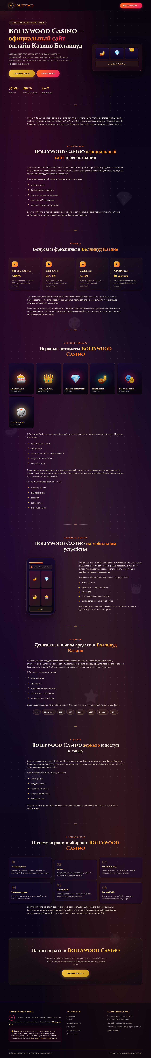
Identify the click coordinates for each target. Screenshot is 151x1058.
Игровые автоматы (74, 1023)
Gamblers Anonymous (48, 1038)
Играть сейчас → (131, 5)
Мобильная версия (74, 1030)
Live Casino (71, 1027)
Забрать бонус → (75, 973)
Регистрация (48, 73)
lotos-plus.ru (35, 1038)
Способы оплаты (73, 1034)
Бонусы (69, 1019)
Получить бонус (22, 73)
